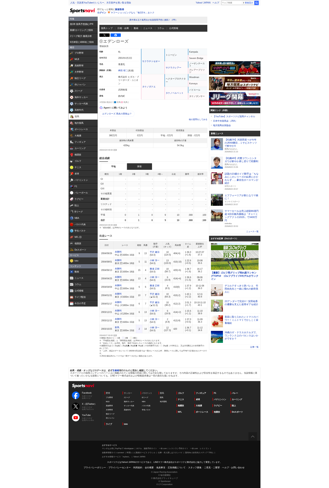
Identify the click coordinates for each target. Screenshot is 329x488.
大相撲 (199, 405)
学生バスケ (146, 410)
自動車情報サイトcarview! (113, 453)
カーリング (237, 399)
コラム (160, 28)
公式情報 (173, 28)
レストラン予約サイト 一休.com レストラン (189, 448)
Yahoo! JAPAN (203, 2)
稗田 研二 (123, 70)
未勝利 (118, 252)
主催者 (115, 370)
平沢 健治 (154, 252)
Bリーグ (145, 397)
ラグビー (218, 405)
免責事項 (160, 467)
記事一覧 (254, 347)
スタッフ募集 (195, 467)
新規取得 (119, 9)
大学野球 (109, 410)
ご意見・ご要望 (212, 467)
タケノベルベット (175, 93)
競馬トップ (107, 28)
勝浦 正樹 (154, 268)
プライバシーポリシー (95, 467)
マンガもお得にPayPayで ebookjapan (118, 448)
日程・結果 (123, 28)
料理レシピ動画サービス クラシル (141, 453)
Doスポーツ (237, 412)
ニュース (148, 28)
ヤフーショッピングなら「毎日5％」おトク (132, 12)
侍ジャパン (110, 418)
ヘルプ (215, 2)
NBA (143, 401)
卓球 (198, 399)
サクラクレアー (173, 67)
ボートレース (202, 412)
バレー (235, 393)
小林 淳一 (154, 260)
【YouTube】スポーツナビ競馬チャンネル (234, 116)
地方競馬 (163, 401)
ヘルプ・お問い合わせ (233, 467)
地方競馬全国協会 (222, 125)
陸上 (234, 405)
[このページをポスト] (104, 35)
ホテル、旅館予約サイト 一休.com (151, 448)
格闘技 (181, 405)
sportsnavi (83, 386)
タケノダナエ (149, 86)
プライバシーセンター (119, 467)
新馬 (117, 327)
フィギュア (201, 393)
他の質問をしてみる (198, 119)
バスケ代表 (146, 406)
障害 (139, 166)
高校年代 (127, 410)
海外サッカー (129, 401)
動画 (136, 28)
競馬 (161, 397)
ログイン (101, 12)
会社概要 (149, 467)
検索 (256, 3)
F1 (215, 393)
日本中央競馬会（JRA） (225, 121)
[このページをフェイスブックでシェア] (116, 35)
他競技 (217, 412)
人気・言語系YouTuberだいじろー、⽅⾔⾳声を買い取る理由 (100, 2)
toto (126, 424)
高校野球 (109, 406)
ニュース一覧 (252, 231)
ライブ (109, 424)
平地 (113, 166)
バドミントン (220, 399)
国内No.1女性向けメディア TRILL (199, 453)
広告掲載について (177, 467)
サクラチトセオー (151, 61)
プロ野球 (109, 397)
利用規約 (137, 467)
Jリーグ (127, 397)
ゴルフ (181, 393)
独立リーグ (110, 414)
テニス (181, 399)
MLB (107, 401)
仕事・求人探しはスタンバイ (170, 453)
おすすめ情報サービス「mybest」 (116, 457)
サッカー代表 (129, 406)
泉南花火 (249, 3)
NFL (180, 412)
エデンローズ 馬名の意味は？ (117, 113)
